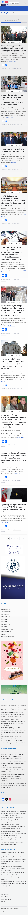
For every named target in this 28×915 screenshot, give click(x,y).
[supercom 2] (14, 689)
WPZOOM (9, 911)
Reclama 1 (4, 634)
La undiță (4, 626)
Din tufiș (3, 614)
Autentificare (5, 894)
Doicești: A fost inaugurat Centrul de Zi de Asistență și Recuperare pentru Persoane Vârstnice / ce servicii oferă (13, 708)
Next (23, 538)
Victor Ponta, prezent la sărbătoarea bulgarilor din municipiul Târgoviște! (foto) (13, 48)
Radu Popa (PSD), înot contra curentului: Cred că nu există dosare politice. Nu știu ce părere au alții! (12, 756)
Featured (4, 616)
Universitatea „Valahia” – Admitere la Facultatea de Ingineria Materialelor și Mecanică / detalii (12, 714)
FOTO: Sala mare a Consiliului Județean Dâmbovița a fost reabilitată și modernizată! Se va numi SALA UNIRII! (13, 200)
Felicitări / (4, 621)
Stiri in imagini (5, 636)
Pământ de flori (5, 629)
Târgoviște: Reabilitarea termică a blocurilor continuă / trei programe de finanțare (13, 763)
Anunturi (4, 609)
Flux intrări (4, 897)
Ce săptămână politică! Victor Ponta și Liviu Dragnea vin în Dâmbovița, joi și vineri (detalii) (13, 785)
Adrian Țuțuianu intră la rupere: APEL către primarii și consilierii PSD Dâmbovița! (13, 770)
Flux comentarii (6, 899)
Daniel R (3, 754)
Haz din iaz (4, 624)
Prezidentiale (5, 631)
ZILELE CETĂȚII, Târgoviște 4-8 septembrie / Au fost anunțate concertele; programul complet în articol (13, 730)
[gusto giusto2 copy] (12, 660)
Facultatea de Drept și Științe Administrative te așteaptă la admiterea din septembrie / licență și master (13, 721)
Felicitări (4, 619)
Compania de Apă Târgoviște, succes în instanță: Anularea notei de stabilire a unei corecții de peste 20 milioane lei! (13, 458)
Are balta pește (14, 42)
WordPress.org (5, 902)
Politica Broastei (17, 68)
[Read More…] (12, 61)
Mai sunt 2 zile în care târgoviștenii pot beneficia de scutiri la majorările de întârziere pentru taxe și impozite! (12, 364)
